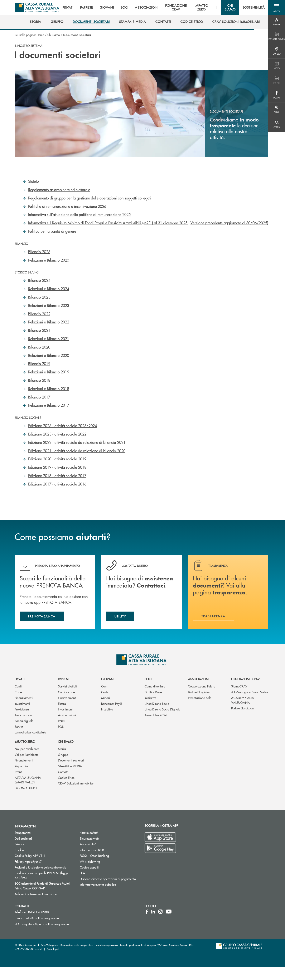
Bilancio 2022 (39, 313)
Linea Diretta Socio (157, 703)
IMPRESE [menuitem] (86, 7)
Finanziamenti (24, 697)
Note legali (53, 949)
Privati (19, 679)
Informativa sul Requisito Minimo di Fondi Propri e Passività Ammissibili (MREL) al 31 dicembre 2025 (108, 222)
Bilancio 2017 (39, 397)
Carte (18, 692)
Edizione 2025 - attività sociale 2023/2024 (62, 425)
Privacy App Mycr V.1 (29, 861)
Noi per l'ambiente (27, 748)
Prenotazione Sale (199, 697)
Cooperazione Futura (201, 686)
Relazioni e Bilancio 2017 (48, 405)
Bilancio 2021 (39, 330)
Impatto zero (25, 741)
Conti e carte (66, 692)
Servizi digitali (67, 686)
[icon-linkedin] (153, 912)
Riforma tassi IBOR (92, 850)
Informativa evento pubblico (98, 884)
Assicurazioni (24, 715)
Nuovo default (89, 832)
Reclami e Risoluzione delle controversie (40, 867)
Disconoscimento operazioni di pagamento (109, 878)
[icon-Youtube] (169, 912)
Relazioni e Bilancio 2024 (48, 288)
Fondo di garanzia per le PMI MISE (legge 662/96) (41, 875)
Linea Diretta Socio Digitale (162, 709)
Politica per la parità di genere (52, 231)
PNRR (61, 720)
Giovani (107, 679)
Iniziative (107, 709)
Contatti (63, 771)
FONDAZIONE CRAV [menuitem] (176, 7)
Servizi (19, 726)
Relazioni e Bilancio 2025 (48, 260)
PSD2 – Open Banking (109, 855)
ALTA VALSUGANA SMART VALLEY (28, 779)
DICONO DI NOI (26, 788)
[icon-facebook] (147, 912)
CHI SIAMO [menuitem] (230, 7)
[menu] (163, 7)
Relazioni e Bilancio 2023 (48, 305)
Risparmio (21, 766)
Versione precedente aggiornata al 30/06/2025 (228, 222)
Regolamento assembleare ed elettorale (59, 189)
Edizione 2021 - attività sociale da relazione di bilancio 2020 (76, 450)
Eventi (19, 771)
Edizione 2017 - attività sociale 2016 (57, 484)
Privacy (19, 844)
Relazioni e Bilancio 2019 (48, 371)
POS (61, 726)
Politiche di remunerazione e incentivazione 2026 (67, 206)
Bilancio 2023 (39, 297)
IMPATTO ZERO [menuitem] (201, 7)
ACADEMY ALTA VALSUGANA (242, 700)
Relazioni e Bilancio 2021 (48, 338)
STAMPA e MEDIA (70, 766)
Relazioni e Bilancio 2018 (48, 388)
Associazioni (198, 679)
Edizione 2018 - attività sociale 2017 (57, 475)
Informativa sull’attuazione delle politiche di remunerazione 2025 (79, 214)
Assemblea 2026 (156, 715)
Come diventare (155, 686)
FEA (82, 873)
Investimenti (22, 703)
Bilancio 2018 (39, 380)
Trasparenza (22, 832)
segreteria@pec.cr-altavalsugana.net (45, 924)
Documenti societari (71, 760)
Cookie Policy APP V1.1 (30, 855)
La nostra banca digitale (30, 732)
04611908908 (38, 912)
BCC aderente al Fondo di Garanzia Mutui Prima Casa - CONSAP (44, 885)
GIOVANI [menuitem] (107, 7)
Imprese (63, 679)
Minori (105, 697)
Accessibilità (88, 844)
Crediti (38, 949)
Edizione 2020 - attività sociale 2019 (57, 458)
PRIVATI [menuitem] (68, 7)
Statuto (33, 181)
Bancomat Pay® (111, 703)
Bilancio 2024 (39, 280)
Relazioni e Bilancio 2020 (48, 355)
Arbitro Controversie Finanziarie (44, 894)
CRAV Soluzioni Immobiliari (76, 783)
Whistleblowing (90, 861)
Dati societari (23, 838)
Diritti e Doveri (154, 692)
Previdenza (22, 709)
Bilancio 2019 (39, 363)
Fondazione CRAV (245, 679)
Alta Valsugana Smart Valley (249, 692)
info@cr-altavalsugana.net (42, 918)
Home (40, 35)
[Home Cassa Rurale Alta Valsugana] (37, 7)
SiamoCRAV (239, 686)
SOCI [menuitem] (124, 7)
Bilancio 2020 (39, 347)
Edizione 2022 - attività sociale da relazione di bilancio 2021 (76, 442)
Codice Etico (66, 777)
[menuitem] (35, 21)
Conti (18, 686)
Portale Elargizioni (199, 692)
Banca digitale (24, 720)
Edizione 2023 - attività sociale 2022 (57, 434)
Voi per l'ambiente (26, 754)
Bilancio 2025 (39, 251)
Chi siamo (53, 35)
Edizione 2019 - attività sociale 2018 (57, 467)
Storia (62, 748)
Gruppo (63, 754)
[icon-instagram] (160, 912)
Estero (62, 703)
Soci (148, 679)
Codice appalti (89, 867)
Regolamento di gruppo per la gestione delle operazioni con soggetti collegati (89, 198)
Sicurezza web (89, 838)
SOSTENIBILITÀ (254, 7)
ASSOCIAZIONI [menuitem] (147, 7)
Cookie (19, 850)
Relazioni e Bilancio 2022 (48, 321)
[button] (276, 7)
